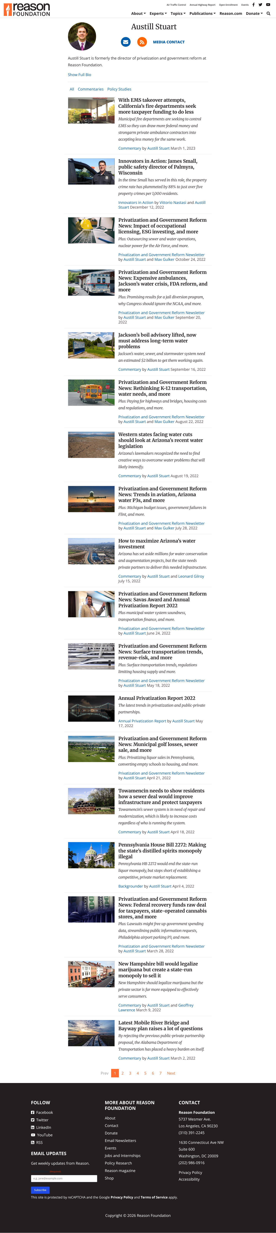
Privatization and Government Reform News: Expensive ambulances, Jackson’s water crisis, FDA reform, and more (162, 281)
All (72, 89)
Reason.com (230, 13)
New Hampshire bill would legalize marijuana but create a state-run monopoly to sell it (158, 970)
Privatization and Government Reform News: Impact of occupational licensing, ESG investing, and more (162, 226)
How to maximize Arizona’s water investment (157, 544)
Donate (253, 13)
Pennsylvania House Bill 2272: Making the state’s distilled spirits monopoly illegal (162, 851)
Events (245, 4)
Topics (176, 13)
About (137, 13)
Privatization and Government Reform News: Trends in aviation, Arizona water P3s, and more (162, 494)
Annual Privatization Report (142, 721)
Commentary (129, 148)
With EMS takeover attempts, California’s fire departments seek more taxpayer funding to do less (157, 106)
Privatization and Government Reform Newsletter (161, 254)
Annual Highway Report (202, 4)
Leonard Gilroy (191, 576)
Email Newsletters (120, 1140)
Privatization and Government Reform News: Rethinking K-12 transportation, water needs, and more (162, 388)
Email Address (46, 1171)
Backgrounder (130, 886)
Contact (111, 1125)
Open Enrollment (228, 4)
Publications (201, 13)
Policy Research (118, 1163)
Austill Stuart (158, 148)
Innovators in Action (136, 202)
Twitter (42, 1120)
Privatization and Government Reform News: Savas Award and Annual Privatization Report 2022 (162, 600)
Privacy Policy (190, 1172)
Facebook (44, 1112)
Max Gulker (165, 259)
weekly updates (51, 1163)
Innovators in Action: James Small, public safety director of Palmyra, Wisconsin (158, 167)
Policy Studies (119, 89)
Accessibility (189, 1179)
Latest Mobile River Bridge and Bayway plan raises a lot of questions (160, 1026)
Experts (157, 13)
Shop (109, 1178)
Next (171, 1073)
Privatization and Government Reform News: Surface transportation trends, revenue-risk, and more (162, 652)
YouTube (45, 1135)
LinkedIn (43, 1127)
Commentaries (90, 89)
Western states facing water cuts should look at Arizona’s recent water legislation (160, 440)
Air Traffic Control (176, 4)
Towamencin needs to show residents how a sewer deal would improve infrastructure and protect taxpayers (161, 797)
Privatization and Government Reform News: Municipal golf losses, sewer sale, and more (162, 744)
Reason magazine (120, 1170)
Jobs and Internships (122, 1155)
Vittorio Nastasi (173, 202)
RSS (39, 1142)
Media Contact (169, 41)
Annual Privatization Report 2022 (156, 698)
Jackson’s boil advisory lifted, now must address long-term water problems (157, 341)
